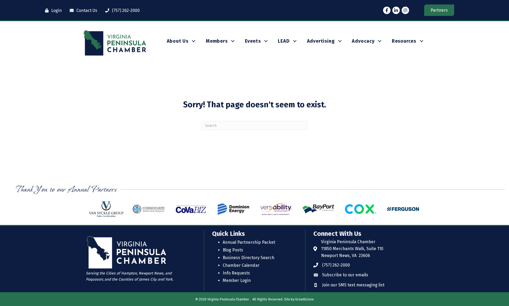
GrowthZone (304, 299)
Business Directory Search (248, 257)
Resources (404, 41)
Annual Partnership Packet (249, 242)
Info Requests (236, 273)
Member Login (237, 280)
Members (217, 41)
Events (253, 41)
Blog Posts (233, 249)
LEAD (283, 41)
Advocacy (363, 41)
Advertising (321, 41)
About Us (177, 41)
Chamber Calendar (241, 265)
